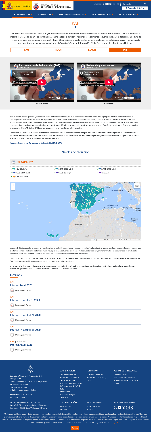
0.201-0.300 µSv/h (108, 169)
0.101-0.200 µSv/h (65, 169)
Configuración (115, 422)
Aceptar (75, 428)
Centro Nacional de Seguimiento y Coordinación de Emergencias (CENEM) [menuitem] (71, 383)
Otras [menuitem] (89, 380)
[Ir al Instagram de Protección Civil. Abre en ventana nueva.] (128, 407)
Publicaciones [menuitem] (65, 406)
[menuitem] (22, 14)
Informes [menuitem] (63, 409)
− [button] (13, 188)
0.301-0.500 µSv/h (22, 173)
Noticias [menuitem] (90, 409)
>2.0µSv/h (105, 173)
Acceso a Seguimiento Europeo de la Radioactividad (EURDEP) (36, 143)
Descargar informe (23, 290)
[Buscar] (145, 3)
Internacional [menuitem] (65, 392)
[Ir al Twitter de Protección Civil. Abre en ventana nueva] (103, 4)
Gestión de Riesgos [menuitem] (67, 394)
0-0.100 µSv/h (21, 169)
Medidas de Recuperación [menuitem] (124, 377)
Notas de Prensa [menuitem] (93, 406)
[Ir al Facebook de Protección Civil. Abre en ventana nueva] (110, 4)
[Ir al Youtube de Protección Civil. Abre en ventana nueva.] (120, 407)
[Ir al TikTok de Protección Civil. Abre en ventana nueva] (117, 4)
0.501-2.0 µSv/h (64, 173)
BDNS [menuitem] (116, 383)
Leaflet (94, 240)
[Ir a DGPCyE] (37, 6)
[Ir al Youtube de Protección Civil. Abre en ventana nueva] (107, 4)
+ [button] (13, 184)
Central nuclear (21, 176)
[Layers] (137, 185)
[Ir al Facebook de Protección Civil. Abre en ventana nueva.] (124, 407)
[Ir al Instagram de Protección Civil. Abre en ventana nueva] (114, 4)
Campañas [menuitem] (64, 397)
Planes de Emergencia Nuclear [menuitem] (126, 380)
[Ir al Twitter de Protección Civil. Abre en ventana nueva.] (116, 407)
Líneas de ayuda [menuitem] (120, 375)
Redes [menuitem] (62, 389)
